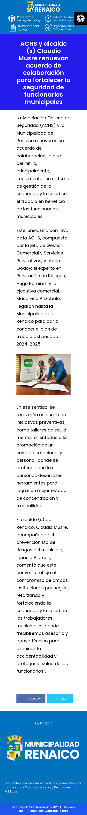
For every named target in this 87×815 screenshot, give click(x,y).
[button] (80, 18)
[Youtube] (56, 769)
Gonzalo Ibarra (56, 811)
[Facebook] (28, 769)
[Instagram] (42, 769)
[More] (79, 698)
